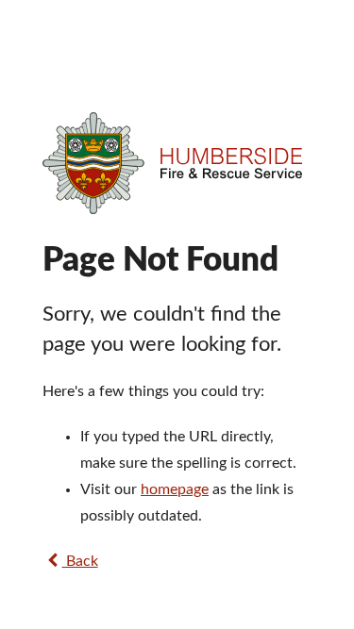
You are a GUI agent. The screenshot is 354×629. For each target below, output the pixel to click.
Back (80, 561)
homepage (175, 489)
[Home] (177, 163)
